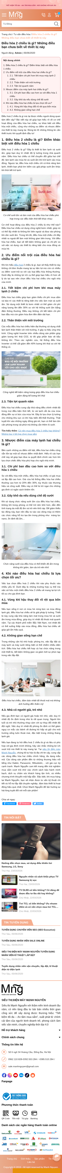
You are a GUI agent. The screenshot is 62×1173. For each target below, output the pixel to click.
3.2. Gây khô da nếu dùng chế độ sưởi (29, 99)
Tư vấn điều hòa (22, 34)
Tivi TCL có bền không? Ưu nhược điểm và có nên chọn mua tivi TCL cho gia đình (38, 905)
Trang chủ (7, 34)
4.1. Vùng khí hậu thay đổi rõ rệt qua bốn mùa (33, 106)
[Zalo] (21, 1075)
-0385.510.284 (46, 1059)
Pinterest (26, 803)
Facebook (10, 803)
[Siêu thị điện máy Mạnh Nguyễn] (31, 4)
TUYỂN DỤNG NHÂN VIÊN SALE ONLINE (23, 940)
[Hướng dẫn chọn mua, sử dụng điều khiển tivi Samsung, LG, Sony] (31, 841)
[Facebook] (4, 1075)
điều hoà (18, 265)
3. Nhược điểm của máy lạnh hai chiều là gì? (25, 89)
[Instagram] (9, 1075)
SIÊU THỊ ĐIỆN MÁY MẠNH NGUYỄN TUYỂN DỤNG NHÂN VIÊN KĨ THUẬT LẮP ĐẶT (28, 953)
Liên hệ (31, 1162)
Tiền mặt (15, 1118)
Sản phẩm (39, 1158)
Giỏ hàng (59, 15)
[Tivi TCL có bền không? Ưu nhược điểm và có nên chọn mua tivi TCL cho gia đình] (9, 907)
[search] (56, 23)
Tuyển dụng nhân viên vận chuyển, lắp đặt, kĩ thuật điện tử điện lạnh (30, 968)
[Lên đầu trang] (56, 1148)
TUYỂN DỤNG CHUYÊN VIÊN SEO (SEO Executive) (28, 929)
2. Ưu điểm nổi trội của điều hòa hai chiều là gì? (27, 72)
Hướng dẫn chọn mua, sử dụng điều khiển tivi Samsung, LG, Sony (27, 865)
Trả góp (25, 1118)
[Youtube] (15, 1075)
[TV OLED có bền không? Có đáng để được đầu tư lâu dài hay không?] (9, 893)
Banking (34, 1118)
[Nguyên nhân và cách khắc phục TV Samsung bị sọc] (9, 880)
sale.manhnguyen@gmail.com (23, 1066)
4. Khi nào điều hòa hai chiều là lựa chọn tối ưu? (27, 103)
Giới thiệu (26, 1158)
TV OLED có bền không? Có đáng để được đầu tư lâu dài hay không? (39, 892)
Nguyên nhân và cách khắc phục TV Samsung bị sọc (38, 878)
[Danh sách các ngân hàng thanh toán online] (31, 1141)
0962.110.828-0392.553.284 (23, 1059)
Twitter (39, 803)
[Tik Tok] (27, 1075)
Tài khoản (49, 15)
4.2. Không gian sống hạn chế (25, 110)
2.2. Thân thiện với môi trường (25, 82)
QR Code (6, 1118)
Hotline (43, 15)
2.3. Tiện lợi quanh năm (22, 86)
